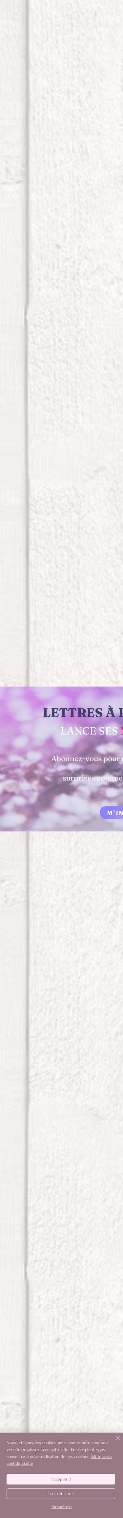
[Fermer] (114, 1442)
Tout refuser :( (61, 1493)
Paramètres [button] (61, 1506)
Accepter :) (61, 1479)
